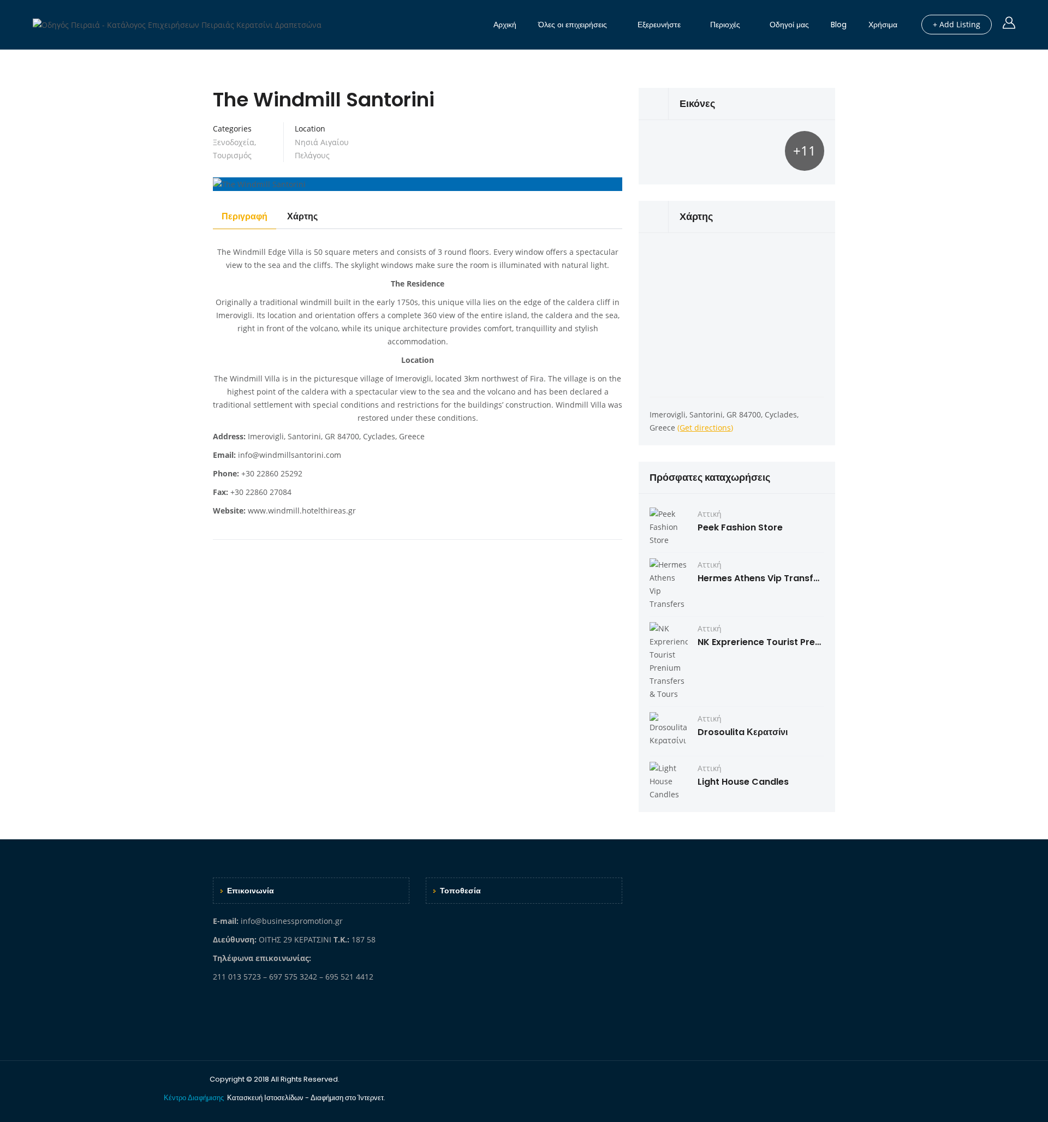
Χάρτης (302, 216)
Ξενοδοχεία (233, 142)
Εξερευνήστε (659, 24)
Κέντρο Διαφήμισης (194, 1098)
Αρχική (504, 24)
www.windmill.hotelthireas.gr (302, 510)
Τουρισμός (232, 155)
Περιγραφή (244, 216)
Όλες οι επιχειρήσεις (572, 24)
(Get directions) (705, 427)
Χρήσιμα (882, 24)
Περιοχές (725, 24)
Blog (839, 24)
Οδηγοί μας (789, 24)
